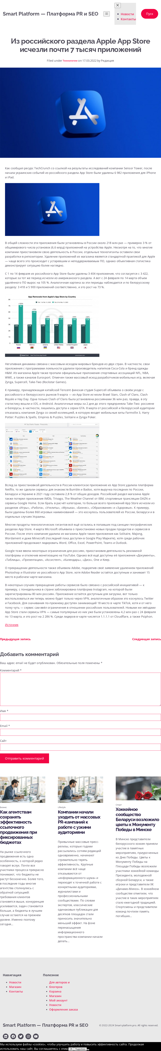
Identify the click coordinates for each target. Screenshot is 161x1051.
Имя (4, 711)
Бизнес (3, 807)
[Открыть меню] (106, 13)
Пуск (149, 14)
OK (71, 1049)
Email (5, 726)
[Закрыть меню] (117, 5)
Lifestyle (62, 807)
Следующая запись (146, 639)
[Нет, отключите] (88, 1049)
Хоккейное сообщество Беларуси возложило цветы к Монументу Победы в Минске (137, 819)
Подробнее (80, 1049)
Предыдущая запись (15, 639)
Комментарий (11, 670)
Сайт (3, 741)
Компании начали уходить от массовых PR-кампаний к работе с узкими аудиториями (79, 822)
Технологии (70, 60)
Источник (11, 625)
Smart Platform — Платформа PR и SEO (50, 14)
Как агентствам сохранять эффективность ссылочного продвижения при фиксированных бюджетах (18, 827)
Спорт (119, 804)
